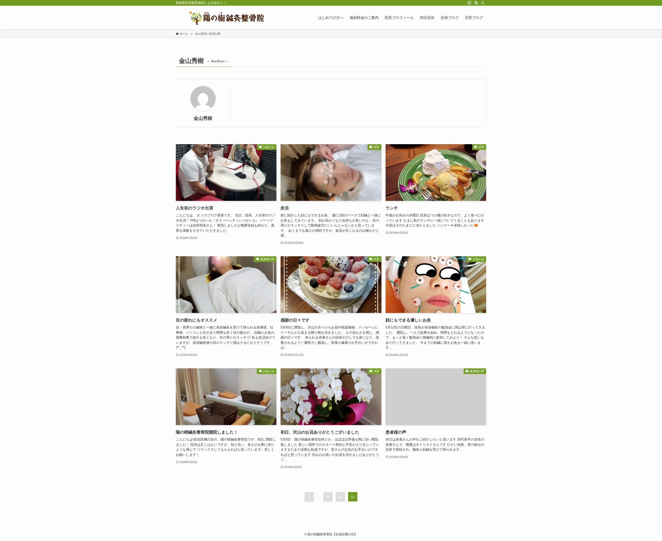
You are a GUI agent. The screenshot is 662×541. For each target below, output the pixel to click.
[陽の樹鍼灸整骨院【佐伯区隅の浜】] (226, 17)
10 (340, 497)
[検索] (482, 3)
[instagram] (469, 3)
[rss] (476, 3)
